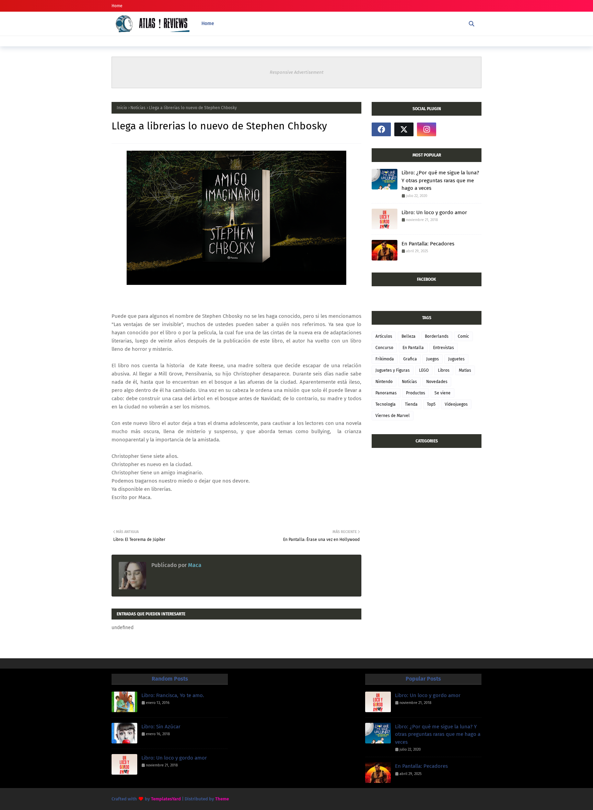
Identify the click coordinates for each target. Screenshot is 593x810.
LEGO (424, 370)
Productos (415, 393)
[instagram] (426, 129)
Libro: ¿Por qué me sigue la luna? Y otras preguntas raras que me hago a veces (440, 180)
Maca (194, 565)
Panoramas (386, 393)
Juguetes (456, 359)
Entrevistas (443, 347)
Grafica (410, 359)
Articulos (383, 336)
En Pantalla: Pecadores (428, 244)
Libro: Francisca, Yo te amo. (172, 695)
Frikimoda (384, 359)
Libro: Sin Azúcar (161, 727)
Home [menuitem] (207, 23)
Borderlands (437, 336)
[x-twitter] (404, 129)
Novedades (436, 381)
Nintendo (384, 381)
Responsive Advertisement (297, 72)
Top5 (431, 404)
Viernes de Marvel (392, 415)
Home (117, 5)
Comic (463, 336)
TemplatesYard (166, 798)
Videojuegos (456, 404)
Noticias (138, 107)
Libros (444, 370)
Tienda (411, 404)
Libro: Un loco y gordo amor (434, 212)
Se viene (442, 393)
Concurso (384, 347)
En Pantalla (413, 347)
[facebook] (381, 129)
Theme (222, 798)
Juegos (432, 359)
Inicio (122, 107)
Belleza (409, 336)
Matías (465, 370)
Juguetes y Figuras (392, 370)
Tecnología (385, 404)
